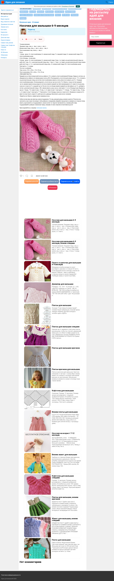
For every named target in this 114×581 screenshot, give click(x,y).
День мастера (5, 37)
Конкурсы (4, 57)
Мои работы (4, 16)
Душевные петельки (7, 24)
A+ (35, 39)
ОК (78, 6)
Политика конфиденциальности (10, 575)
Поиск (110, 2)
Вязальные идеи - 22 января (29, 22)
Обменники (4, 55)
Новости (3, 49)
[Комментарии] (27, 176)
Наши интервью (5, 40)
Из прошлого (4, 35)
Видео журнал (5, 19)
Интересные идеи (6, 13)
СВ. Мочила (4, 52)
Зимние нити (5, 27)
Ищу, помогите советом (8, 21)
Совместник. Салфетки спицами (8, 46)
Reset (40, 39)
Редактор (31, 29)
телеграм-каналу (41, 108)
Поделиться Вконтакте (49, 181)
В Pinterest (53, 188)
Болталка (4, 29)
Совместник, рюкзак (7, 42)
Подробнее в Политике (68, 6)
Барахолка (4, 32)
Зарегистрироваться (7, 10)
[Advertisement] (36, 206)
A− (23, 39)
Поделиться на (70, 181)
